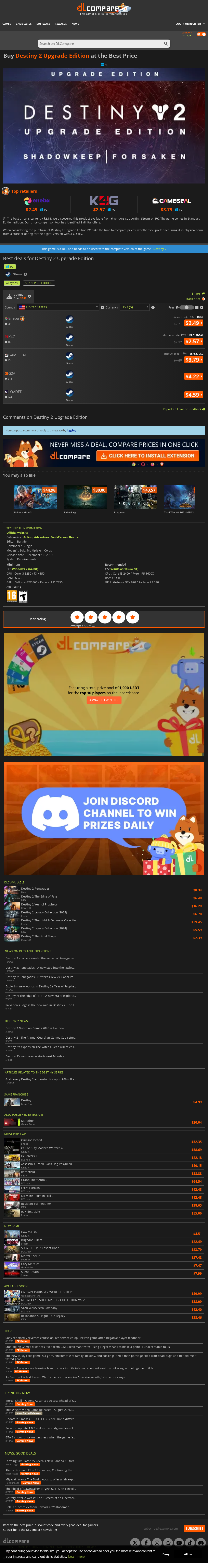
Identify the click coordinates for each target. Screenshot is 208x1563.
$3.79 (192, 359)
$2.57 (192, 341)
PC (12, 267)
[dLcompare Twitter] (134, 1543)
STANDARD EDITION (39, 283)
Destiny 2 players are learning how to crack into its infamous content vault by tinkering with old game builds (79, 1368)
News (75, 23)
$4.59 (192, 394)
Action (27, 537)
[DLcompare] (16, 1540)
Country (10, 307)
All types (12, 283)
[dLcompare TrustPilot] (167, 1543)
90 (9, 323)
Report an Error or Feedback (182, 409)
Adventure (41, 537)
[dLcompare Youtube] (178, 1543)
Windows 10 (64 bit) (124, 569)
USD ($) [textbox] (127, 307)
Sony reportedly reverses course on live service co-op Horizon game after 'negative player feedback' (73, 1338)
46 (9, 341)
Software (43, 23)
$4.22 (192, 376)
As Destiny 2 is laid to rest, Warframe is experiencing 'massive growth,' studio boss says (65, 1377)
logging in (73, 430)
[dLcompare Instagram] (156, 1543)
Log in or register (188, 23)
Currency (112, 307)
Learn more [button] (76, 1556)
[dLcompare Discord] (200, 1543)
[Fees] (187, 307)
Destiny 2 (159, 249)
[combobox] (58, 307)
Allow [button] (188, 1554)
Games (6, 23)
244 (9, 396)
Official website (17, 533)
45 (9, 360)
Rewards (61, 23)
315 (9, 378)
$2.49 (192, 322)
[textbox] (33, 307)
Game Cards (24, 23)
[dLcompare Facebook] (145, 1543)
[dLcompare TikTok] (189, 1543)
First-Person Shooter (65, 537)
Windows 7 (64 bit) (25, 569)
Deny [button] (166, 1554)
